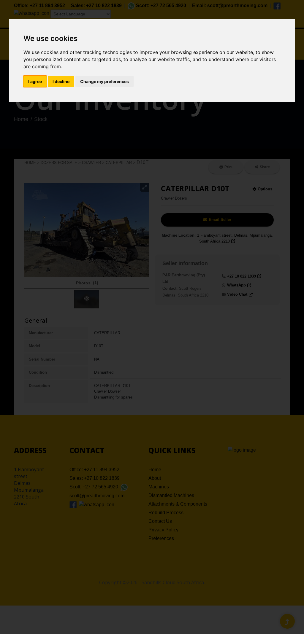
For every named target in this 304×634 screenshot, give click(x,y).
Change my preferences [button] (104, 81)
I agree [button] (35, 81)
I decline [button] (61, 81)
